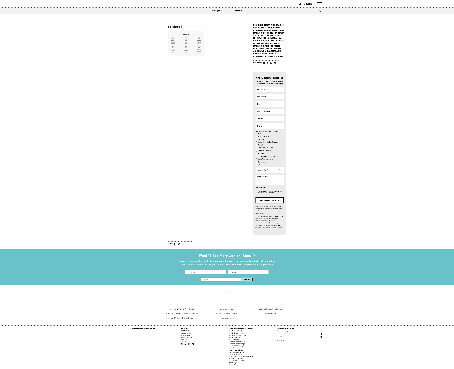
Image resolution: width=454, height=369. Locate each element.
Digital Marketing (264, 151)
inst (275, 63)
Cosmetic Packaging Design (238, 341)
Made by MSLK (271, 313)
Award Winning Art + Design (182, 309)
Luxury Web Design (235, 354)
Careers (183, 341)
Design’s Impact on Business (271, 309)
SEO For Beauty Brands (236, 361)
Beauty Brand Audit (235, 331)
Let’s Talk (305, 3)
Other (260, 165)
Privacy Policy (233, 365)
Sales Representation (265, 159)
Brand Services (234, 339)
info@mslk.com (186, 333)
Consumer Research (265, 148)
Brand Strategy (263, 136)
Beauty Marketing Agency (237, 335)
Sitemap (280, 343)
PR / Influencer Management (268, 156)
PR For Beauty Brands (236, 358)
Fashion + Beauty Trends (227, 313)
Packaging (262, 139)
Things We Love (227, 318)
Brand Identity (263, 162)
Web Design (233, 363)
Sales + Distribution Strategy (268, 142)
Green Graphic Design (236, 346)
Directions (184, 339)
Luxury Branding (234, 348)
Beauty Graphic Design (236, 333)
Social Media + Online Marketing (182, 318)
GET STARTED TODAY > (269, 200)
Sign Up (247, 279)
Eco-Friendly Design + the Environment (182, 313)
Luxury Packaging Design (237, 352)
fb (264, 63)
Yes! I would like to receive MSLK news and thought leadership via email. (270, 192)
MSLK (141, 3)
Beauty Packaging (235, 337)
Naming (261, 153)
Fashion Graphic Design (237, 344)
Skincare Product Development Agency (242, 356)
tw (267, 63)
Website (261, 145)
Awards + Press (226, 309)
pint (271, 63)
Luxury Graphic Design (236, 350)
